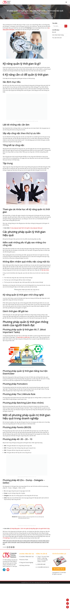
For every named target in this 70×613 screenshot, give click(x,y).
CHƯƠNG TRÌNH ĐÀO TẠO (27, 556)
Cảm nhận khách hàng (58, 35)
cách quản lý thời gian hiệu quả (14, 540)
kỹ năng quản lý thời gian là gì (30, 540)
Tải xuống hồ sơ (58, 569)
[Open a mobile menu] (66, 2)
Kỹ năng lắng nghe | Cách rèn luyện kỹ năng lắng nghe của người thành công (29, 528)
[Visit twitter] (12, 547)
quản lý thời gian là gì (36, 542)
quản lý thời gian (12, 542)
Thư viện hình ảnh (57, 37)
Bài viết (54, 32)
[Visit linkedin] (7, 547)
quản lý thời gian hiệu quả (23, 542)
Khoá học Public (24, 559)
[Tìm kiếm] (65, 26)
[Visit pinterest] (14, 547)
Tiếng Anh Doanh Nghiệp (26, 562)
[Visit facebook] (10, 547)
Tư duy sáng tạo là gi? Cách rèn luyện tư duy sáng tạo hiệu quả (26, 228)
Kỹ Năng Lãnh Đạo (25, 565)
